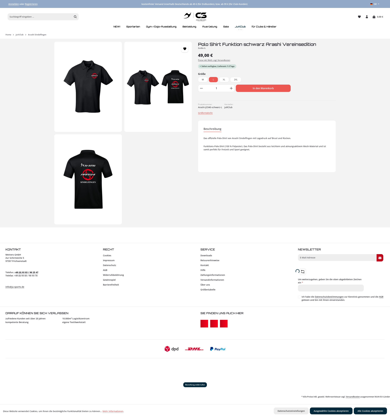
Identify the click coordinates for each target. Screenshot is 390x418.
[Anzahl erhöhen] (231, 88)
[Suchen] (75, 16)
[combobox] (40, 16)
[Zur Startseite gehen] (195, 16)
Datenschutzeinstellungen (291, 410)
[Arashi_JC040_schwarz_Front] (88, 87)
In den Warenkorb (263, 88)
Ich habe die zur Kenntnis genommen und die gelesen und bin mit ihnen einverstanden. (342, 298)
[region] (123, 133)
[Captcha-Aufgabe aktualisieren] (302, 271)
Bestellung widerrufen (195, 384)
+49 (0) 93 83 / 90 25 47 (26, 272)
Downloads (206, 255)
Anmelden (13, 4)
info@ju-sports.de (14, 286)
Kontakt (204, 265)
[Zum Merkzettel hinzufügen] (184, 48)
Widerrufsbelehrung (113, 274)
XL (224, 79)
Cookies (107, 255)
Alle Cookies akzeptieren (370, 410)
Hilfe (202, 270)
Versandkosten (353, 396)
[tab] (212, 129)
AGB (105, 270)
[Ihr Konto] (366, 16)
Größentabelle (205, 112)
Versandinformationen (212, 279)
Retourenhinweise (209, 260)
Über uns (205, 284)
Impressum (109, 260)
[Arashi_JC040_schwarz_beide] (158, 87)
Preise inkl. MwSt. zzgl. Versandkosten (214, 60)
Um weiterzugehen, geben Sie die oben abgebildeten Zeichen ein (330, 281)
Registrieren (31, 4)
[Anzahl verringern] (201, 88)
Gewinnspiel (109, 279)
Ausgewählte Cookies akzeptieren (331, 410)
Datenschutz (109, 265)
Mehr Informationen (113, 411)
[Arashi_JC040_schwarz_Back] (88, 179)
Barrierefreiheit (111, 284)
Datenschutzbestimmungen (329, 296)
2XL (236, 79)
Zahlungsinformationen (212, 274)
